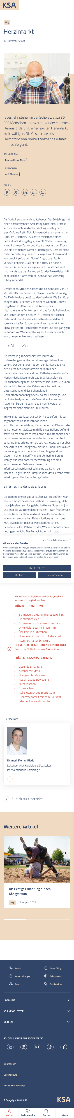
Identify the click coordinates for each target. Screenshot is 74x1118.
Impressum (10, 1064)
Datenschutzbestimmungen (56, 540)
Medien (8, 1022)
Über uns (9, 1000)
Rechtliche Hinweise (14, 1085)
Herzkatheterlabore (21, 425)
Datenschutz (10, 1074)
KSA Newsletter (14, 1011)
